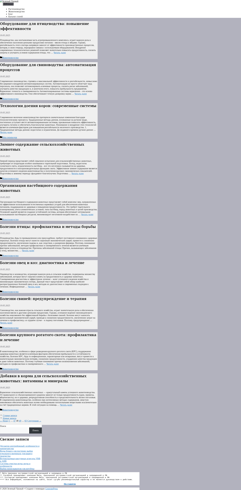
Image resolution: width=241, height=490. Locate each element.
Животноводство (16, 11)
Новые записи (9, 418)
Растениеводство (16, 9)
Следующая (34, 421)
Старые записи (10, 415)
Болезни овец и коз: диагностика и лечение (42, 262)
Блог (10, 14)
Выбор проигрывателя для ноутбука (17, 468)
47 (14, 421)
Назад (4, 421)
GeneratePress (51, 488)
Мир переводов (9, 137)
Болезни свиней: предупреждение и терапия (43, 298)
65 (26, 421)
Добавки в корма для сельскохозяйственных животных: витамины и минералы (43, 378)
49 (20, 421)
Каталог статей (15, 16)
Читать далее (60, 52)
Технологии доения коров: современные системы (48, 105)
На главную (70, 484)
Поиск (3, 426)
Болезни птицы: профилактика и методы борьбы (48, 226)
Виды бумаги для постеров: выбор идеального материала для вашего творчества (16, 453)
